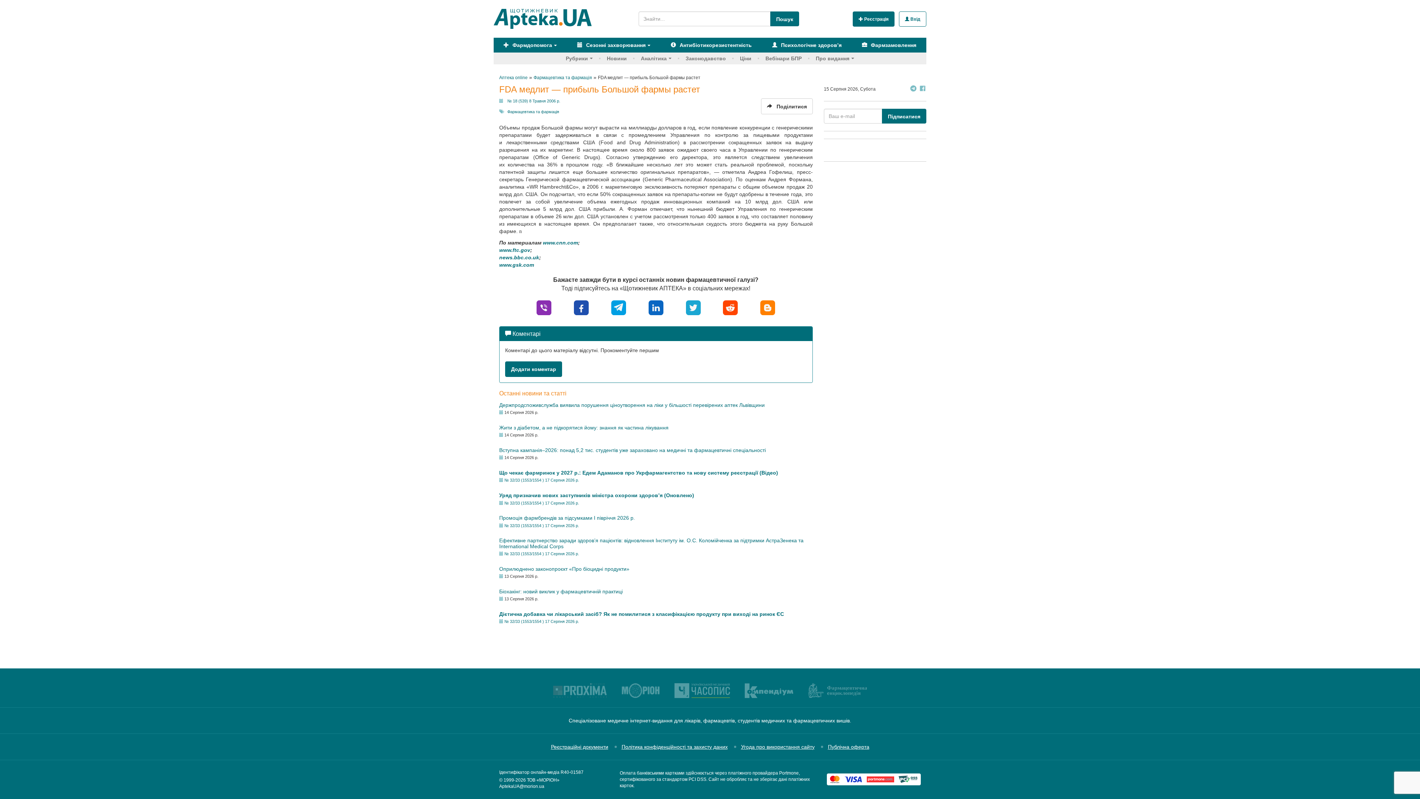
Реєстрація (876, 19)
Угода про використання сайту (778, 747)
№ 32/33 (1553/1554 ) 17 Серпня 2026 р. (541, 480)
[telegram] (618, 307)
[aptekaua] (767, 307)
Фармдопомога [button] (531, 45)
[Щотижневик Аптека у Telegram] (913, 89)
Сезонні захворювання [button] (615, 45)
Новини (617, 58)
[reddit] (730, 307)
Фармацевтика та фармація (533, 111)
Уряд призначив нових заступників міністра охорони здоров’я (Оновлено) (596, 495)
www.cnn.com (560, 243)
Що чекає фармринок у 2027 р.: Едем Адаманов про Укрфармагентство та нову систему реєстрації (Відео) (638, 473)
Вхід (914, 19)
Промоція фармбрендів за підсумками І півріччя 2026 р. (567, 518)
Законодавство (706, 58)
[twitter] (693, 307)
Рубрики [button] (577, 58)
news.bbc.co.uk (519, 257)
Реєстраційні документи (579, 747)
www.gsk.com (516, 265)
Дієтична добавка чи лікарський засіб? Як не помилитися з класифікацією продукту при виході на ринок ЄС (641, 614)
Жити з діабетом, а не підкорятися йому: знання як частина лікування (584, 428)
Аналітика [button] (654, 58)
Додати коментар (533, 369)
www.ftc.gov (514, 250)
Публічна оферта (848, 747)
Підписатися (904, 116)
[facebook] (581, 307)
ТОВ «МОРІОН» (543, 780)
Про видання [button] (832, 58)
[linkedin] (656, 307)
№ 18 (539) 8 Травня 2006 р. (533, 101)
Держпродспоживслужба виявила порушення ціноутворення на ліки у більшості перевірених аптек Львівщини (632, 405)
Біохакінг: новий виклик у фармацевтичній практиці (561, 591)
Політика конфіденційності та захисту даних (675, 747)
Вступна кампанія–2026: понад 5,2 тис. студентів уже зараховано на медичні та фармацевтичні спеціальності (632, 450)
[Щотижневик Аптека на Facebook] (922, 89)
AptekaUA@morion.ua (521, 786)
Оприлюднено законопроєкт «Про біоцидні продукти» (564, 569)
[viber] (544, 307)
